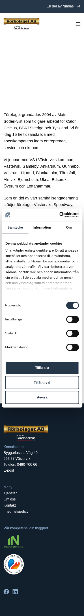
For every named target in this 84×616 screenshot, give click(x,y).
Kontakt (10, 505)
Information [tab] (42, 227)
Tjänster (10, 493)
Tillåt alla (42, 368)
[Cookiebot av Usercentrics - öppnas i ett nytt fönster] (60, 215)
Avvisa (42, 397)
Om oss (10, 499)
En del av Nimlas (60, 6)
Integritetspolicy (16, 511)
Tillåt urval (42, 382)
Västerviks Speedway (53, 204)
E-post (9, 470)
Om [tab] (69, 227)
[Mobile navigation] (78, 24)
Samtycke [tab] (15, 227)
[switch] (72, 319)
